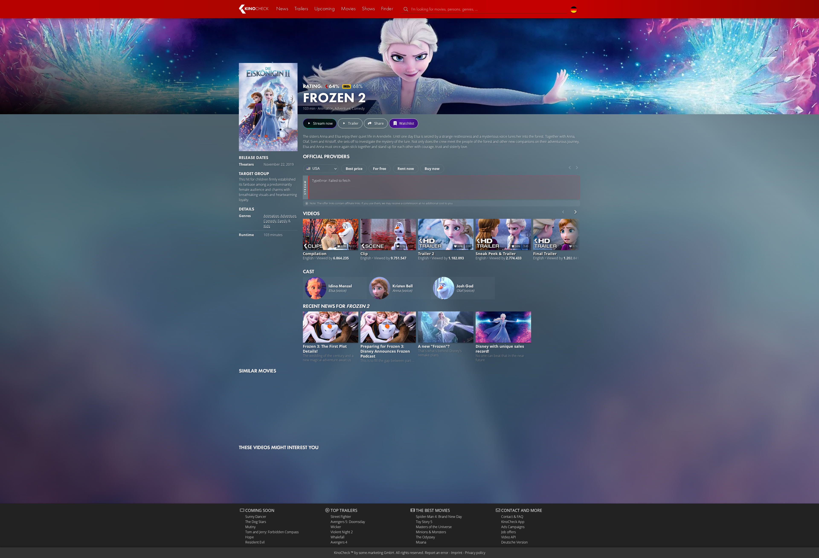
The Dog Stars (255, 522)
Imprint (456, 552)
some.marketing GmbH (376, 552)
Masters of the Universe (434, 527)
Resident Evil (255, 542)
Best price (354, 168)
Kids (267, 226)
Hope (249, 537)
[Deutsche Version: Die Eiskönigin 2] (573, 9)
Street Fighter (341, 516)
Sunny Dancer (255, 516)
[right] (577, 167)
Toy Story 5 (424, 522)
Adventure (288, 215)
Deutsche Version (514, 542)
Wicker (336, 527)
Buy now (432, 168)
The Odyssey (425, 537)
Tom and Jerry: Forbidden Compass (272, 532)
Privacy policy (475, 552)
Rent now (406, 168)
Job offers (508, 532)
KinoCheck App (512, 522)
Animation (271, 215)
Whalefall (337, 537)
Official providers (326, 156)
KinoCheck (342, 552)
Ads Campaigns (512, 527)
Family (282, 221)
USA (316, 168)
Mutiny (250, 527)
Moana (421, 542)
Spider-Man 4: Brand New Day (439, 516)
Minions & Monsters (431, 532)
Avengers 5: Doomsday (348, 522)
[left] (569, 167)
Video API (508, 537)
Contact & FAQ (512, 516)
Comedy (270, 221)
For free (379, 168)
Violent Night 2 (342, 532)
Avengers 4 (339, 542)
